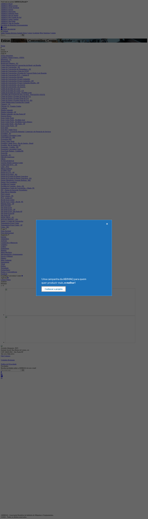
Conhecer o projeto (54, 289)
